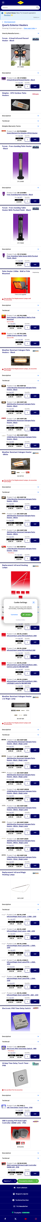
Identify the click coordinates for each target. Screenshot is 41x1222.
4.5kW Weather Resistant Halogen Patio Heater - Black (21, 438)
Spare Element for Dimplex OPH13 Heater (22, 133)
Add (35, 86)
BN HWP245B (22, 435)
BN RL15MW (22, 944)
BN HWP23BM (22, 773)
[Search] (38, 7)
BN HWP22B (22, 402)
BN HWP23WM (22, 839)
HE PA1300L (21, 333)
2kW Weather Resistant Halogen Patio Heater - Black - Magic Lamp (21, 759)
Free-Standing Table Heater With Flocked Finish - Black (22, 257)
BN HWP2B (21, 386)
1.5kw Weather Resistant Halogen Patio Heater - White (21, 500)
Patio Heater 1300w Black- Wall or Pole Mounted (21, 318)
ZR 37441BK (22, 254)
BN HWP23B (22, 418)
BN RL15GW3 (22, 634)
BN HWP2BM (22, 740)
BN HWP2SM (22, 855)
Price (19, 83)
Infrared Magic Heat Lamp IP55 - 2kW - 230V (22, 995)
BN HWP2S (21, 547)
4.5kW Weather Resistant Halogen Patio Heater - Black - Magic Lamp (21, 792)
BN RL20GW (21, 648)
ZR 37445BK (22, 78)
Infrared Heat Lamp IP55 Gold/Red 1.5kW (22, 636)
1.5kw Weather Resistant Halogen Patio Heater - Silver (21, 550)
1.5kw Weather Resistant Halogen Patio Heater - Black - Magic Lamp (21, 743)
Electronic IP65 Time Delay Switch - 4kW (21, 1049)
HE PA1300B (22, 315)
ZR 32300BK (22, 193)
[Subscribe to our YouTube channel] (25, 1219)
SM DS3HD (21, 1047)
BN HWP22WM (22, 822)
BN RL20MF (21, 929)
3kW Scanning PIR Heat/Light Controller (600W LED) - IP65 (21, 1166)
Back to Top (8, 1181)
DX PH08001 (22, 131)
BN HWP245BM (23, 789)
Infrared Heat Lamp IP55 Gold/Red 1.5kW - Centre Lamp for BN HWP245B (22, 666)
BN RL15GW (21, 663)
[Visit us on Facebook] (5, 1219)
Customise (14, 615)
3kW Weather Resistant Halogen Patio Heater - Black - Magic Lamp (21, 776)
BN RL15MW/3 (22, 960)
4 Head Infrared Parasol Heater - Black (21, 80)
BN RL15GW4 (22, 679)
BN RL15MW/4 (22, 976)
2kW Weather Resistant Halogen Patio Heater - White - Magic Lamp (21, 825)
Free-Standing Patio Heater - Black (20, 195)
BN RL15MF (21, 915)
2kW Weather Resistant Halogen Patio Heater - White (21, 517)
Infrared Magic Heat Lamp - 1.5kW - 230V (21, 917)
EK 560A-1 (21, 1105)
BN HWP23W (22, 530)
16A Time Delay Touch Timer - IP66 (19, 1108)
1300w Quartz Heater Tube (17, 335)
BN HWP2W (21, 497)
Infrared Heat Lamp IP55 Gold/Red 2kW (21, 650)
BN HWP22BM (22, 756)
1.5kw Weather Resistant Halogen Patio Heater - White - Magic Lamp (21, 809)
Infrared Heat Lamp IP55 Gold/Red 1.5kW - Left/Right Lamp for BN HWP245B (22, 682)
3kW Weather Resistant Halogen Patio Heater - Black (21, 422)
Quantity (27, 83)
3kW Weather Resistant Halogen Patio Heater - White (21, 533)
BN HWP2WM (22, 806)
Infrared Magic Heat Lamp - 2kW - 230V (21, 931)
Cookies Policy (20, 620)
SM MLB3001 (22, 1163)
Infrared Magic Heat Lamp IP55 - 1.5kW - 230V (21, 947)
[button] (33, 602)
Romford (7, 15)
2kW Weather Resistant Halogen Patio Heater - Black (21, 405)
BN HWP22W (22, 514)
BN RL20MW (22, 993)
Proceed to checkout (27, 1181)
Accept (27, 615)
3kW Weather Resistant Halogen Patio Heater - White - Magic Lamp (21, 842)
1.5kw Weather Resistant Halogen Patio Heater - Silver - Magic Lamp (21, 858)
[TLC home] (20, 3)
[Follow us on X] (15, 1219)
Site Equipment (9, 22)
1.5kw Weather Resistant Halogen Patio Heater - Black (21, 389)
